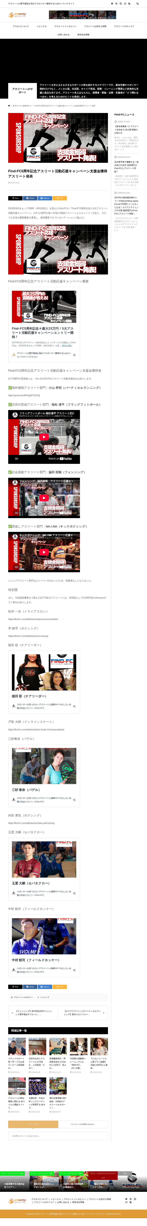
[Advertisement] (73, 61)
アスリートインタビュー (65, 26)
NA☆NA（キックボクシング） (67, 526)
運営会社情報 (83, 34)
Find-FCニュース (124, 114)
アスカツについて (21, 26)
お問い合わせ (64, 34)
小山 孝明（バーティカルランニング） (75, 387)
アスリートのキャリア (124, 26)
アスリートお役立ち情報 (95, 26)
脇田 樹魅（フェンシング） (68, 472)
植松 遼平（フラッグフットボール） (77, 404)
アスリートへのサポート (22, 91)
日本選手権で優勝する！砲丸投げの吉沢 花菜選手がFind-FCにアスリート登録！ (126, 167)
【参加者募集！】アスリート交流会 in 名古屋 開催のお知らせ (126, 129)
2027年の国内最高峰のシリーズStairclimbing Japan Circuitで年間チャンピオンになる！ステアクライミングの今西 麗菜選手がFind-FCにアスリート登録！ (126, 205)
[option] (14, 1181)
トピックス (42, 26)
